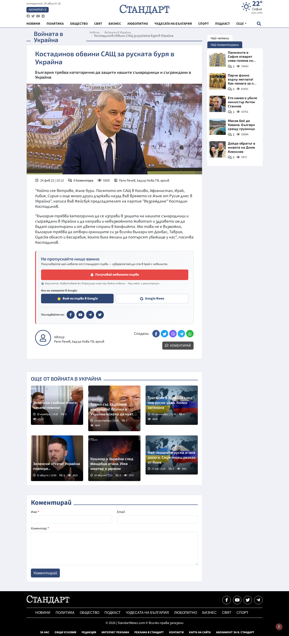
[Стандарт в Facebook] (71, 315)
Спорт (242, 612)
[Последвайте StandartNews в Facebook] (28, 16)
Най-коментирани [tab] (225, 44)
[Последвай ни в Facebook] (226, 600)
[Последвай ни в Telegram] (258, 600)
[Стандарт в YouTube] (80, 315)
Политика (65, 612)
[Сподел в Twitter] (164, 333)
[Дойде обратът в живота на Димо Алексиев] (217, 149)
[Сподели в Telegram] (181, 333)
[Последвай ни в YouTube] (237, 600)
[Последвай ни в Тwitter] (248, 600)
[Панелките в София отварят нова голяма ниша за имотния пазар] (217, 58)
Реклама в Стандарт (149, 632)
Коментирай (180, 345)
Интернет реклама (115, 632)
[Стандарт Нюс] (47, 602)
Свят (226, 612)
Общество (89, 612)
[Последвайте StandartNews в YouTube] (38, 16)
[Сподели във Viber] (173, 333)
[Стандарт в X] (100, 315)
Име (35, 512)
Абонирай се (38, 10)
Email (121, 512)
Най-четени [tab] (220, 38)
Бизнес (209, 612)
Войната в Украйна (118, 32)
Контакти (176, 632)
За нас (44, 632)
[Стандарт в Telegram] (90, 315)
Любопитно (185, 612)
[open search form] (259, 23)
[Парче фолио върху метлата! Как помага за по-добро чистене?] (217, 81)
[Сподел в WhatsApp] (190, 333)
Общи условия (65, 632)
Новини (94, 32)
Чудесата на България (147, 612)
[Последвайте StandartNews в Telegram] (43, 16)
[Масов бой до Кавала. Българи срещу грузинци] (217, 127)
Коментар (40, 528)
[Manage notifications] (279, 626)
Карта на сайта (200, 632)
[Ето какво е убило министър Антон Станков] (217, 104)
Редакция (89, 632)
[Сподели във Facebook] (156, 333)
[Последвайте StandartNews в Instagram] (33, 16)
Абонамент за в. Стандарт (235, 632)
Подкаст (113, 612)
